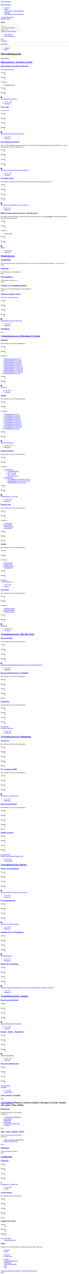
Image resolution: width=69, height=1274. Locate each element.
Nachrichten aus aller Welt (11, 1123)
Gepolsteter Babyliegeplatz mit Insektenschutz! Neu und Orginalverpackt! (22, 665)
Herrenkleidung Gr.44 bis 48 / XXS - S (19, 479)
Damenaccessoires (9, 608)
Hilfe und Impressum (10, 1264)
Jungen (3, 395)
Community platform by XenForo (19, 1271)
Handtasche (4, 625)
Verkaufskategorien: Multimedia (16, 736)
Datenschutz (7, 1262)
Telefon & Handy (7, 833)
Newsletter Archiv (7, 178)
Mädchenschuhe (9, 566)
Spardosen (4, 1087)
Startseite (6, 7)
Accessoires (5, 590)
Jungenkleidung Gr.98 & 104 (12, 420)
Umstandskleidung (13, 471)
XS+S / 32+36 (12, 473)
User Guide (5, 107)
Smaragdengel (8, 861)
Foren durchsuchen (18, 11)
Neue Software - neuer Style (9, 99)
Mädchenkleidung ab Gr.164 (12, 373)
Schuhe (3, 544)
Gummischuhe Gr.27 (7, 581)
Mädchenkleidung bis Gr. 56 (12, 359)
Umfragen (7, 1125)
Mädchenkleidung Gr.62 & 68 (12, 360)
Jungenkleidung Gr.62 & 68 (12, 416)
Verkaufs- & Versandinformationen (14, 285)
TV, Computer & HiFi (9, 769)
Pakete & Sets (6, 504)
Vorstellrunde (6, 260)
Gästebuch (5, 1161)
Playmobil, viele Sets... (7, 728)
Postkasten (5, 268)
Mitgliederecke (8, 256)
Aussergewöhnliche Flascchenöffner (11, 1023)
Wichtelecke (5, 329)
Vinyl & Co (5, 741)
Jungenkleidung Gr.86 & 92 (12, 419)
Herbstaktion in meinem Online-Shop (11, 320)
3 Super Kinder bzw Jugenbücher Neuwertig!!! (14, 892)
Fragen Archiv (8, 233)
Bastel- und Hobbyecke (11, 1141)
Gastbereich (6, 1157)
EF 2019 (6, 1254)
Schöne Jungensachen (7, 442)
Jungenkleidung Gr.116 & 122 (12, 422)
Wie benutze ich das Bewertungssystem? (12, 133)
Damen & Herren (7, 451)
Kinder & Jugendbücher (10, 869)
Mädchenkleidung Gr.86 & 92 (12, 363)
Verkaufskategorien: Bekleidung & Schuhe (20, 336)
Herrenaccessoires (9, 610)
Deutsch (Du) (8, 1256)
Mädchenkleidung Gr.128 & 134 (13, 368)
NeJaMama (7, 733)
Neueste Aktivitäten (18, 14)
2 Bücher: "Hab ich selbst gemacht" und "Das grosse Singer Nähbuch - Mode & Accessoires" (27, 987)
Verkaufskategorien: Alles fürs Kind (17, 634)
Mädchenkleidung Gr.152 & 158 (13, 372)
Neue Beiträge (8, 11)
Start (5, 1265)
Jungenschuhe (8, 567)
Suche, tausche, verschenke (10, 1095)
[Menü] (1, 3)
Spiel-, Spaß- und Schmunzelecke (13, 1140)
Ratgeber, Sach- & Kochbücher (12, 932)
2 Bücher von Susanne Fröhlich (10, 924)
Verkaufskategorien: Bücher (14, 864)
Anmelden (4, 41)
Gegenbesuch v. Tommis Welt (9, 1184)
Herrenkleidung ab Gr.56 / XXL (17, 482)
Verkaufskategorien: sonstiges (14, 996)
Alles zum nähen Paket (7, 1055)
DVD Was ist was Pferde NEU (9, 796)
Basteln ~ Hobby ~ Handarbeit (12, 1032)
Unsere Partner (6, 1192)
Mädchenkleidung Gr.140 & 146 (13, 370)
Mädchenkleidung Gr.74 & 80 (12, 362)
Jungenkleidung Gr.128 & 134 (13, 424)
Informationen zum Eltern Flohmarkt (14, 66)
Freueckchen (8, 1119)
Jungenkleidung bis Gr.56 (11, 414)
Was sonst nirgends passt (10, 1064)
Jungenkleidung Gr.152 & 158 (13, 427)
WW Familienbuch (6, 956)
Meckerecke (7, 1120)
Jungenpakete (8, 528)
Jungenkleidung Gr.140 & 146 (13, 425)
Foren (6, 9)
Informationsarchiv (9, 85)
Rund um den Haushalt (9, 1000)
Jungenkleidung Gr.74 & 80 (12, 417)
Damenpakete (8, 523)
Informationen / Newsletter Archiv (17, 62)
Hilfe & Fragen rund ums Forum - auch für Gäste (19, 213)
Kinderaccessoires (9, 612)
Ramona (6, 586)
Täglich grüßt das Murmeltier (12, 1117)
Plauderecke (5, 1109)
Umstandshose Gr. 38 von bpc (9, 496)
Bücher (3, 247)
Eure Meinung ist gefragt (10, 142)
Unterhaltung (7, 1102)
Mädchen (4, 340)
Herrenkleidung (8, 477)
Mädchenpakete (8, 526)
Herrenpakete (8, 525)
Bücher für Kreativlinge (9, 964)
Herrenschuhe (8, 564)
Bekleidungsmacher (10, 1240)
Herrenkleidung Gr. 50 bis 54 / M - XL (19, 481)
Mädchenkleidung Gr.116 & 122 (13, 367)
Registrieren (4, 44)
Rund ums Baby (7, 638)
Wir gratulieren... (7, 277)
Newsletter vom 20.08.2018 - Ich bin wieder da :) (15, 205)
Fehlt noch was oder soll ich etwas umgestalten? (14, 170)
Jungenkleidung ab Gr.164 (11, 428)
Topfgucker (5, 1148)
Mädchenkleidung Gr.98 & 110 (13, 365)
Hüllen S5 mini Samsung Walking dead (12, 856)
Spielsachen (5, 701)
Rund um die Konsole (9, 804)
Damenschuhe (8, 563)
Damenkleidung (8, 469)
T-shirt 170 (4, 387)
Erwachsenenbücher (8, 900)
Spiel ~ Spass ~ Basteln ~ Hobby (12, 1132)
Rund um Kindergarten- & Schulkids (14, 673)
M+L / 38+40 (12, 474)
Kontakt (6, 1259)
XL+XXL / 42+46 (13, 476)
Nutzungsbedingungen (10, 1261)
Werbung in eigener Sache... (11, 294)
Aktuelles (7, 12)
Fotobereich (7, 1122)
